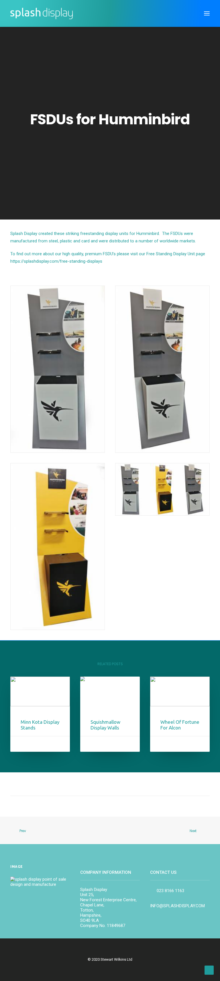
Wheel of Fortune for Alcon (179, 724)
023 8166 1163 (170, 890)
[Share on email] (139, 785)
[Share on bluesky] (124, 785)
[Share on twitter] (87, 785)
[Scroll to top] (209, 969)
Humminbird (147, 233)
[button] (207, 13)
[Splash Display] (41, 13)
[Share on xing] (132, 785)
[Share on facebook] (80, 785)
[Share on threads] (95, 785)
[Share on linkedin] (110, 785)
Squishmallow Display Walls (105, 724)
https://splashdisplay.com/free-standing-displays (56, 261)
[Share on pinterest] (102, 785)
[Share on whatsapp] (117, 785)
